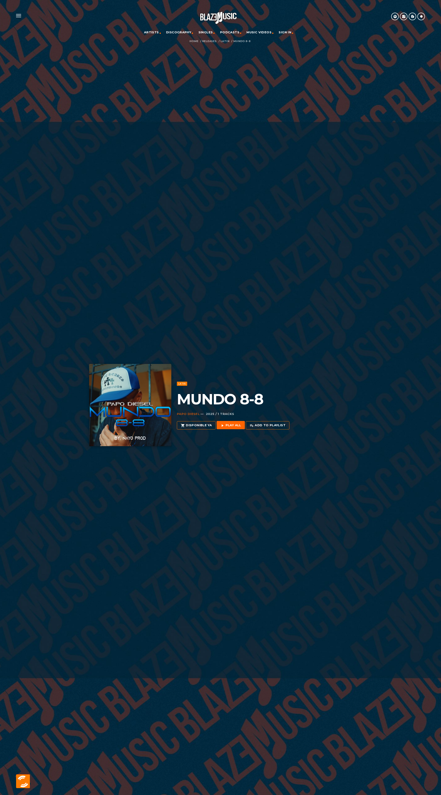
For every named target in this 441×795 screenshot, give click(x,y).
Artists (151, 32)
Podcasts (229, 32)
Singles (205, 32)
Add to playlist (268, 425)
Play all (230, 425)
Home (193, 41)
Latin (224, 41)
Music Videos (258, 32)
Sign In (285, 32)
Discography (178, 32)
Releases (209, 41)
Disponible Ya (196, 425)
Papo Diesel (188, 414)
